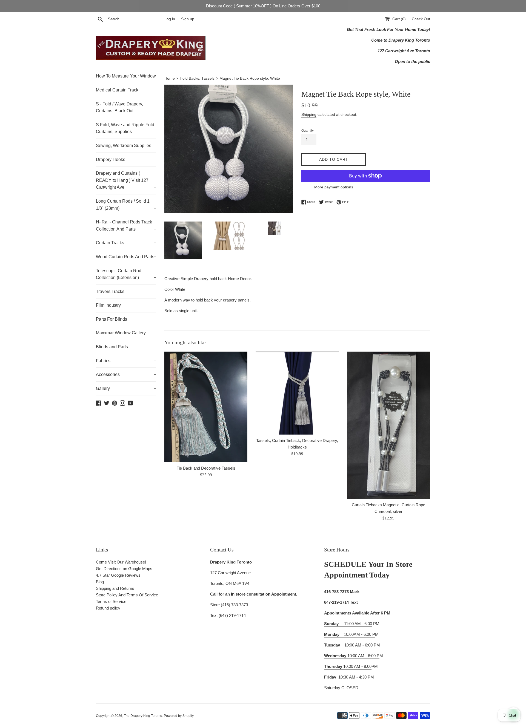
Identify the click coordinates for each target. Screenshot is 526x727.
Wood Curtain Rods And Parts (126, 256)
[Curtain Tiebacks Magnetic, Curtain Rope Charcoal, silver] (388, 425)
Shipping (308, 114)
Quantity (307, 131)
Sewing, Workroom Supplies (123, 145)
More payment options (333, 187)
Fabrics (126, 360)
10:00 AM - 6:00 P (351, 655)
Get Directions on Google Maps (124, 568)
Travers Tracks (110, 291)
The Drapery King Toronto (143, 716)
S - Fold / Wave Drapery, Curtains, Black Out (119, 107)
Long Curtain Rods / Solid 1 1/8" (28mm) (126, 205)
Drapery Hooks (110, 159)
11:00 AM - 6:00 (348, 623)
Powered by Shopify (179, 716)
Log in (169, 19)
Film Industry (108, 305)
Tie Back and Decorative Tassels (206, 468)
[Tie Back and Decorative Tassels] (205, 407)
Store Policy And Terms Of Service (127, 595)
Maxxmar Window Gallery (121, 333)
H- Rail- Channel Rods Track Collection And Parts (126, 225)
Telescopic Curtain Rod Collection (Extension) (126, 274)
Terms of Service (111, 601)
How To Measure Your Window (126, 76)
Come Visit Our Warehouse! (121, 562)
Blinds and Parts (126, 346)
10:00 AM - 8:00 (347, 666)
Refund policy (108, 608)
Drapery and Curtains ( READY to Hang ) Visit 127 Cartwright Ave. (126, 180)
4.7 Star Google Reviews (118, 575)
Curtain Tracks (126, 242)
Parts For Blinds (111, 319)
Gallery (126, 388)
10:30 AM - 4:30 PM (356, 677)
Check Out (421, 19)
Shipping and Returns (115, 588)
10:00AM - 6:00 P (349, 634)
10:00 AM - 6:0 (347, 645)
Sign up (187, 19)
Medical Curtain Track (117, 90)
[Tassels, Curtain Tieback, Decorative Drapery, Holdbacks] (297, 393)
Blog (100, 581)
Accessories (126, 374)
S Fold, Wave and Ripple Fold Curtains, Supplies (125, 128)
